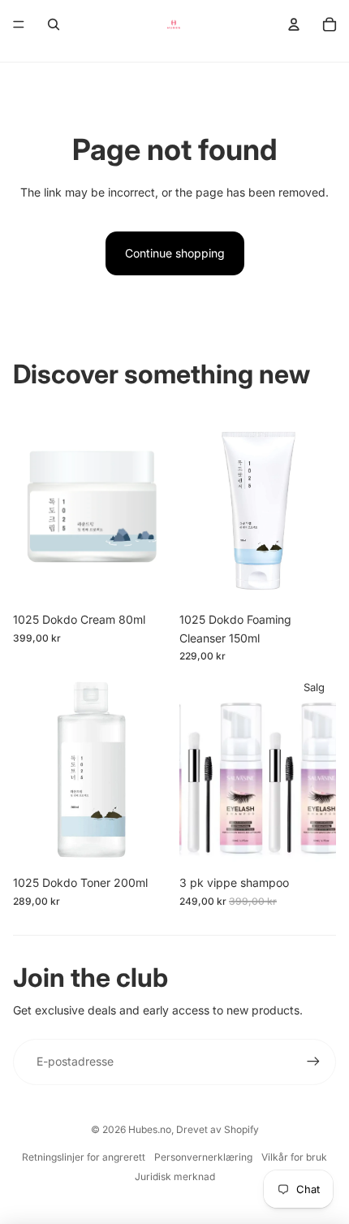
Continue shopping (175, 253)
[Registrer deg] (313, 1061)
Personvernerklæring (203, 1157)
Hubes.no (149, 1129)
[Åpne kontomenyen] (294, 24)
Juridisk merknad (175, 1176)
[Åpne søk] (53, 24)
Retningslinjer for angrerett (83, 1157)
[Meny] (18, 24)
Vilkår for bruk (294, 1157)
